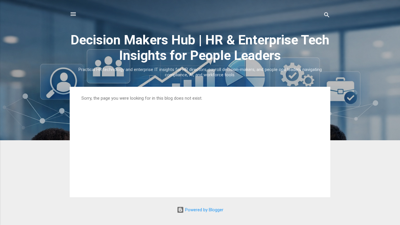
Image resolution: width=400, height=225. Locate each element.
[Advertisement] (200, 145)
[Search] (326, 16)
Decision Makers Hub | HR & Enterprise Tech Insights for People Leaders (200, 47)
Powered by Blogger (203, 209)
